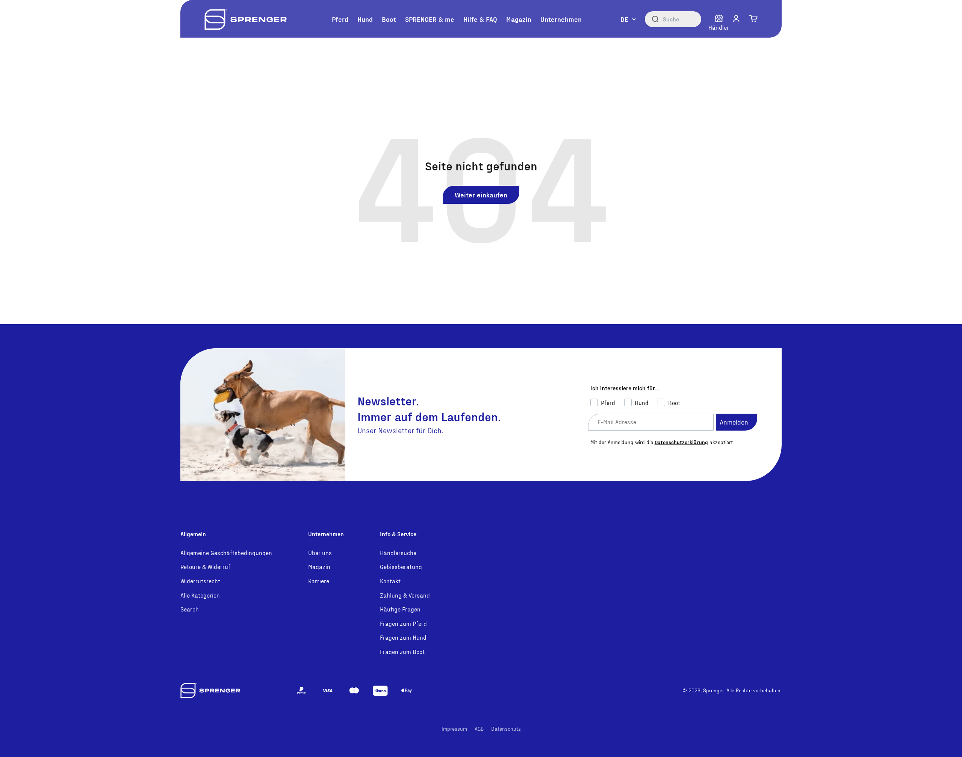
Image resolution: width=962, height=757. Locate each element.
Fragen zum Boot (402, 651)
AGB (479, 728)
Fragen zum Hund (403, 637)
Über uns (320, 552)
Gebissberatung (401, 566)
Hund (365, 19)
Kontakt (390, 580)
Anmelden (734, 422)
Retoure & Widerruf (205, 566)
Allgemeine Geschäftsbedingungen (226, 552)
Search (189, 609)
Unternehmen (561, 19)
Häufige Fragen (400, 609)
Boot (389, 19)
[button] (736, 18)
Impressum (454, 728)
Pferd (340, 19)
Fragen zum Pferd (403, 623)
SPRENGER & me (429, 19)
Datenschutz (506, 728)
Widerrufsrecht (200, 580)
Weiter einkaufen (481, 195)
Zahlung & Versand (405, 595)
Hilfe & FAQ (480, 19)
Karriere (318, 580)
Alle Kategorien (200, 595)
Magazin (518, 19)
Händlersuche (398, 552)
